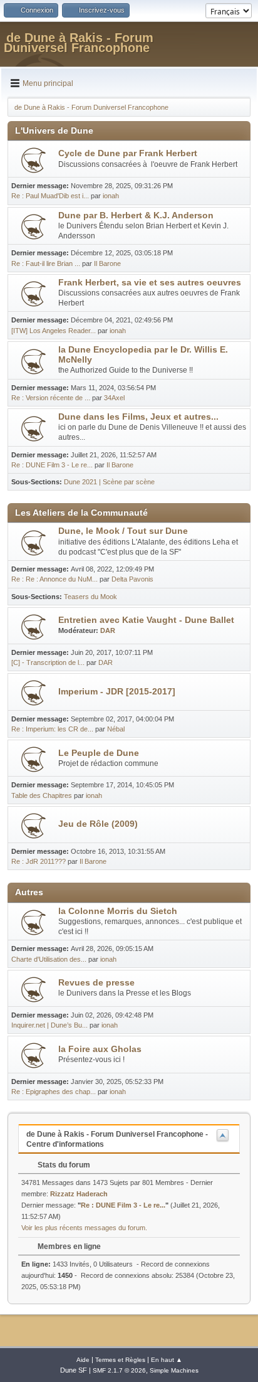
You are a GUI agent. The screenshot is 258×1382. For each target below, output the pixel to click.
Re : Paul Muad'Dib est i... (50, 195)
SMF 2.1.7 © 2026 (119, 1370)
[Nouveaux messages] (33, 160)
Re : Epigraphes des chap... (53, 1091)
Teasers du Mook (90, 596)
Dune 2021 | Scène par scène (109, 482)
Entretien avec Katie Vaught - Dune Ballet (146, 620)
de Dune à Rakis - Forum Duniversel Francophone (78, 43)
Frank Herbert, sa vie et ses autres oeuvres (149, 282)
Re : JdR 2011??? (38, 861)
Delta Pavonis (132, 579)
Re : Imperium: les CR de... (52, 729)
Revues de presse (96, 982)
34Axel (114, 397)
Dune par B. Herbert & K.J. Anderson (136, 215)
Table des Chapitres (41, 795)
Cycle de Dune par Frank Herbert (127, 153)
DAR (107, 630)
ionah (111, 195)
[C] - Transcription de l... (48, 662)
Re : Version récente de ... (50, 397)
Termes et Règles (120, 1359)
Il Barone (107, 263)
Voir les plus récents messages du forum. (84, 1227)
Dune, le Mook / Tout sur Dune (123, 531)
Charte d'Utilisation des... (48, 959)
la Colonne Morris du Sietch (117, 911)
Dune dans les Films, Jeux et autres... (138, 417)
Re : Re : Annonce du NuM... (54, 579)
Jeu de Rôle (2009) (98, 824)
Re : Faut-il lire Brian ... (45, 263)
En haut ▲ (166, 1359)
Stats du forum (63, 1165)
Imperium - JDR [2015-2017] (116, 691)
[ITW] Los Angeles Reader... (53, 330)
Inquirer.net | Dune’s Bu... (49, 1025)
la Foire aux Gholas (100, 1049)
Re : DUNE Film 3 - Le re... (52, 465)
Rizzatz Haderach (79, 1194)
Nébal (116, 729)
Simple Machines (174, 1370)
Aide (83, 1359)
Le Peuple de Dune (98, 753)
